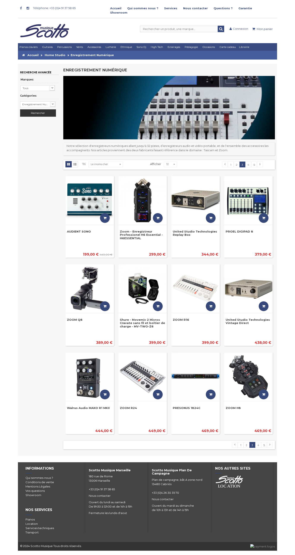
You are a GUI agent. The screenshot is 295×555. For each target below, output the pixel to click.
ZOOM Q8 (74, 319)
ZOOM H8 (233, 408)
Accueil (115, 8)
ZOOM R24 (128, 408)
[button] (174, 47)
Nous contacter (195, 8)
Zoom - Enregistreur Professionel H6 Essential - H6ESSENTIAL (141, 235)
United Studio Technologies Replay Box (195, 233)
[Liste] (75, 164)
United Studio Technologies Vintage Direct (248, 321)
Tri (84, 164)
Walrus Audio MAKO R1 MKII (88, 408)
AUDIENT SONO (79, 231)
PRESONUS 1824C (186, 408)
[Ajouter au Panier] (105, 218)
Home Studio (55, 55)
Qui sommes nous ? (142, 8)
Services (170, 8)
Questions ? (223, 8)
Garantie (245, 8)
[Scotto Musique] (61, 31)
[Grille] (68, 164)
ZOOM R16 (181, 319)
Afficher (155, 164)
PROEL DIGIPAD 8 (239, 231)
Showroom (118, 12)
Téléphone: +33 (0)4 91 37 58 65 (54, 8)
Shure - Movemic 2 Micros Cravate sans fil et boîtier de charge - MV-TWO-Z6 (142, 323)
